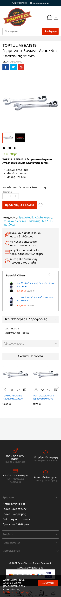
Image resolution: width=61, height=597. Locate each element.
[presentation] (49, 274)
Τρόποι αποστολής (14, 508)
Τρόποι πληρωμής (14, 514)
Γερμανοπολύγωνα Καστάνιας (21, 221)
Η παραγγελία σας (39, 3)
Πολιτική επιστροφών (16, 519)
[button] (20, 138)
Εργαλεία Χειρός (41, 217)
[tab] (30, 319)
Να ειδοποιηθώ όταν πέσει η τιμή (24, 187)
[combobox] (22, 31)
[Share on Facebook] (5, 67)
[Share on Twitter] (13, 67)
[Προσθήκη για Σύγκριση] (25, 390)
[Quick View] (12, 390)
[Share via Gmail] (21, 67)
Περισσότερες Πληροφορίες (25, 319)
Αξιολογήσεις (14, 343)
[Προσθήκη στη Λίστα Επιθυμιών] (41, 205)
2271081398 (20, 3)
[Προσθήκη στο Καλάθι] (36, 390)
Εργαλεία (24, 217)
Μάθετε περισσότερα (16, 592)
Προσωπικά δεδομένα (16, 524)
